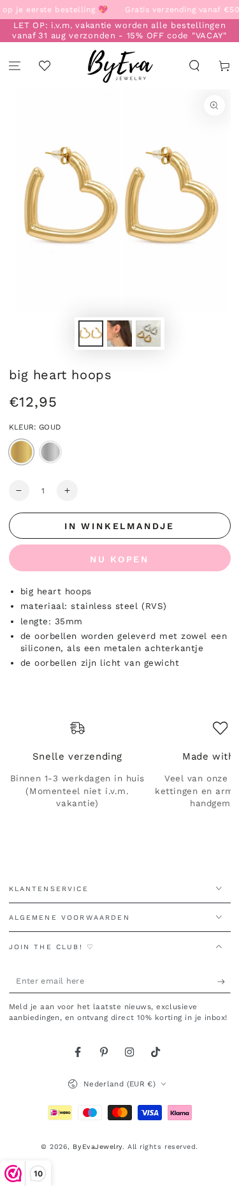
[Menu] (15, 66)
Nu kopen (119, 559)
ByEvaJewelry (97, 1147)
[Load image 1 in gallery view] (91, 333)
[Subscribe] (224, 982)
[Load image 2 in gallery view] (120, 333)
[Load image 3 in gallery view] (148, 333)
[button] (194, 66)
